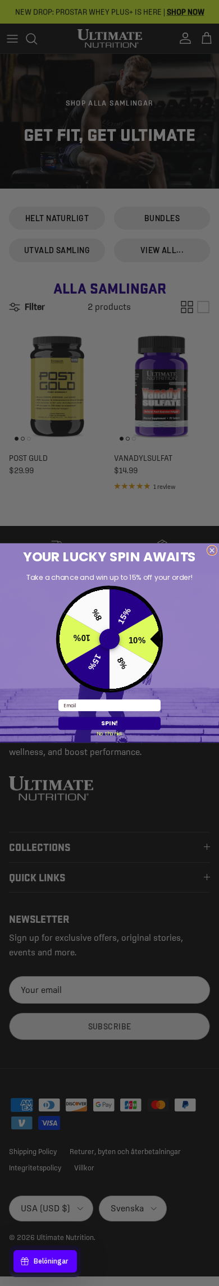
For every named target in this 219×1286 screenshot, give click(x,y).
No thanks (109, 733)
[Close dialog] (212, 550)
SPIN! (109, 723)
